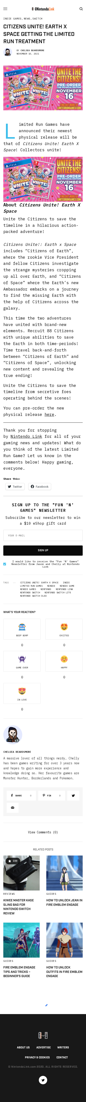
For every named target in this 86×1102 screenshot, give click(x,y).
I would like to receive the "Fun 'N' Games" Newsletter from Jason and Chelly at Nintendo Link (45, 564)
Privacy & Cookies (37, 1057)
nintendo (46, 589)
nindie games (28, 589)
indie (66, 583)
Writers (63, 1047)
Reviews (9, 893)
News (27, 18)
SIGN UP (43, 550)
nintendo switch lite (58, 593)
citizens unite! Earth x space (39, 583)
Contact (62, 1057)
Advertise (43, 1047)
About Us (23, 1047)
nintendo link (64, 589)
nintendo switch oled (33, 596)
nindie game (67, 586)
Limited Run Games (31, 586)
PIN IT (45, 179)
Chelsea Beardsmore (32, 50)
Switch (37, 18)
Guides (51, 893)
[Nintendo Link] (43, 8)
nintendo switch (30, 593)
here (49, 414)
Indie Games (12, 18)
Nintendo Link (26, 436)
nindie (51, 586)
